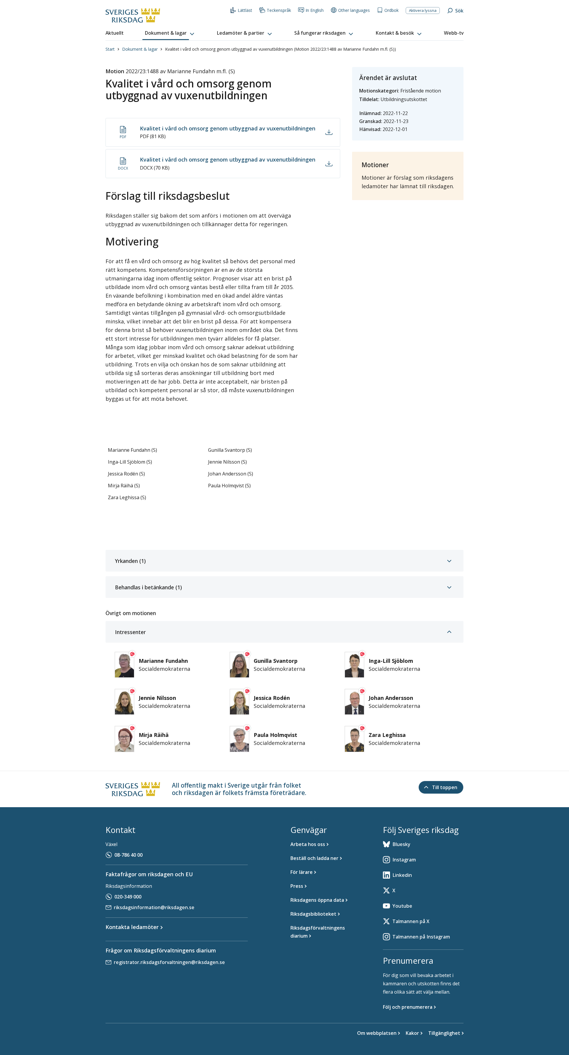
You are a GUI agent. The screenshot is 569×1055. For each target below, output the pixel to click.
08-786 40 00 (128, 855)
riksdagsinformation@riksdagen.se (154, 907)
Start (110, 49)
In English (315, 10)
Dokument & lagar (140, 49)
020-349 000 (127, 896)
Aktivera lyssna (423, 10)
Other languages (354, 10)
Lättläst (245, 10)
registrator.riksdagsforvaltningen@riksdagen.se (169, 962)
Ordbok (391, 10)
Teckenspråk (279, 10)
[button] (170, 33)
